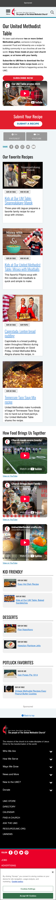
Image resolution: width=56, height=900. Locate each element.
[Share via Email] (34, 147)
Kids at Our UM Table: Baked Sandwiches (30, 601)
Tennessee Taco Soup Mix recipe (20, 400)
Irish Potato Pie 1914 (28, 674)
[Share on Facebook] (11, 147)
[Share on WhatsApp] (22, 147)
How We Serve (10, 758)
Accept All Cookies (28, 895)
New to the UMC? (12, 782)
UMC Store (9, 801)
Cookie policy (17, 881)
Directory (9, 806)
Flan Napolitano (25, 629)
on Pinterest (14, 136)
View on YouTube (10, 476)
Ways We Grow (10, 766)
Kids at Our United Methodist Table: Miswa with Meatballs (23, 267)
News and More (11, 774)
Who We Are (24, 191)
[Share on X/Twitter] (17, 147)
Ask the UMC (10, 823)
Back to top (29, 715)
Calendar (8, 812)
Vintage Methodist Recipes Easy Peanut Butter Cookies (30, 692)
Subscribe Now (23, 78)
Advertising (8, 865)
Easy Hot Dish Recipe (28, 584)
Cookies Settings (28, 888)
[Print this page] (28, 147)
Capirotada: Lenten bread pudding (20, 334)
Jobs (4, 860)
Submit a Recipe (28, 123)
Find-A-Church (11, 817)
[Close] (53, 872)
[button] (52, 12)
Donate (6, 789)
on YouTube (36, 136)
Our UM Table (11, 191)
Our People (24, 324)
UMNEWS (8, 834)
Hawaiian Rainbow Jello (29, 645)
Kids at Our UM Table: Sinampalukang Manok (18, 201)
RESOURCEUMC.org (14, 828)
